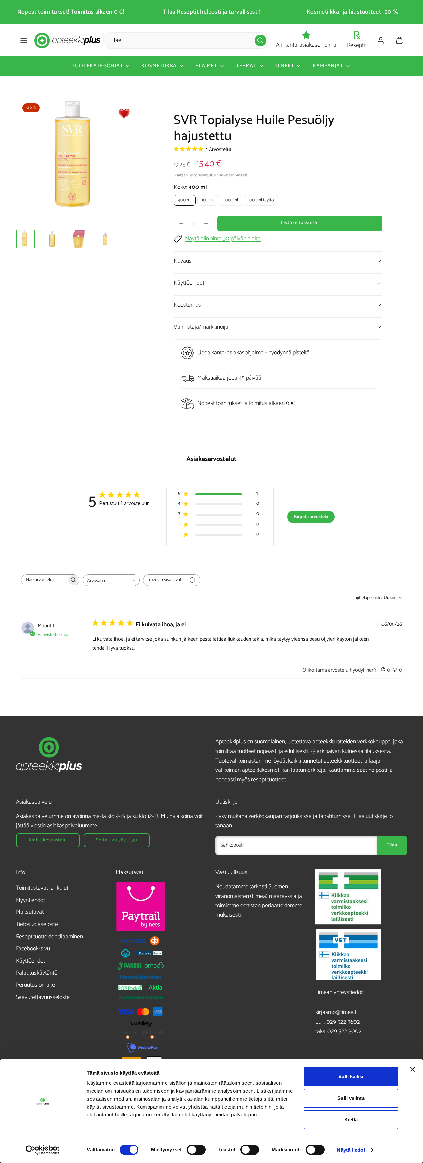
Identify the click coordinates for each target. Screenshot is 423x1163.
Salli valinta (350, 1098)
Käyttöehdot (30, 961)
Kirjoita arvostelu (311, 517)
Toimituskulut (208, 175)
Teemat (246, 65)
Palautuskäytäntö (36, 973)
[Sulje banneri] (412, 1069)
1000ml (231, 200)
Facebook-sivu (33, 949)
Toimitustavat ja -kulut (42, 888)
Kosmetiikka (159, 65)
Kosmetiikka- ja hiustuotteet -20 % (352, 12)
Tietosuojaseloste (37, 924)
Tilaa (392, 845)
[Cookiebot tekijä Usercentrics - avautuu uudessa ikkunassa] (43, 1150)
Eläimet (206, 65)
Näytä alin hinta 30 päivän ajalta (223, 239)
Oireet (284, 65)
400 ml (184, 200)
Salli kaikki (350, 1076)
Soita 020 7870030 (116, 840)
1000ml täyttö (261, 200)
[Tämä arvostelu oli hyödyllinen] (383, 670)
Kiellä (351, 1119)
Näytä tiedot (351, 1150)
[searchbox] (44, 580)
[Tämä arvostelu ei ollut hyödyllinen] (395, 670)
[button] (24, 40)
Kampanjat (328, 65)
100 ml (208, 200)
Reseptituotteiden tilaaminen (49, 936)
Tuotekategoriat (97, 65)
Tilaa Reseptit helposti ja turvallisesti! (211, 12)
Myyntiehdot (30, 900)
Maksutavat (30, 912)
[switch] (196, 1150)
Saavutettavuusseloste (43, 997)
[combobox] (111, 580)
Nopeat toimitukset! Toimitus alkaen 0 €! (70, 12)
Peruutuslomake (35, 985)
